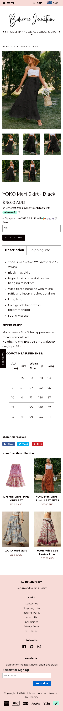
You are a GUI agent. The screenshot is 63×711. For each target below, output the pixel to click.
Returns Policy (31, 612)
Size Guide (31, 631)
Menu (10, 2)
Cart (39, 2)
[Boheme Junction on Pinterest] (31, 647)
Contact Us (31, 603)
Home (5, 46)
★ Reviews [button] (3, 358)
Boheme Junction (36, 693)
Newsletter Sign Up (15, 670)
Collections (31, 622)
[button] (31, 218)
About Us (31, 617)
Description (14, 250)
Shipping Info (40, 250)
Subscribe (42, 683)
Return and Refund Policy (31, 588)
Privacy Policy (31, 626)
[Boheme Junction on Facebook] (24, 647)
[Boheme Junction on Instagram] (39, 647)
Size (5, 222)
